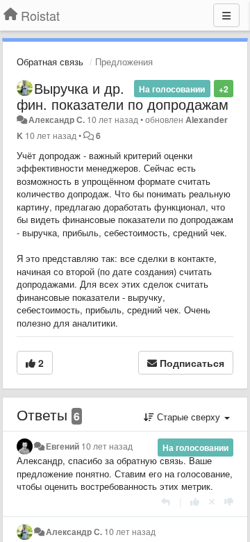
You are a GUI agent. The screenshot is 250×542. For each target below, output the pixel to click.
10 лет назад (107, 446)
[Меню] (226, 15)
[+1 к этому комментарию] (194, 501)
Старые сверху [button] (188, 416)
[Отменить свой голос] (211, 501)
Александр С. (56, 119)
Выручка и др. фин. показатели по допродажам (122, 96)
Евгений (62, 446)
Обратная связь (50, 61)
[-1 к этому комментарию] (228, 501)
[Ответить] (165, 501)
